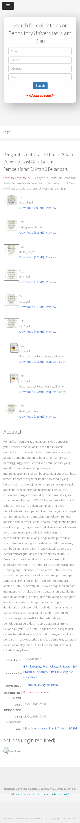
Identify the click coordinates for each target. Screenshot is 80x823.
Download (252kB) (31, 257)
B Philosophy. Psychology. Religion (46, 666)
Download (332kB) (31, 282)
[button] (5, 750)
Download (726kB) (31, 362)
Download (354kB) (31, 307)
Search (40, 85)
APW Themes (34, 818)
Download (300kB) (31, 392)
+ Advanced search (40, 95)
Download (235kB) (31, 416)
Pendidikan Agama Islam (42, 685)
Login (6, 132)
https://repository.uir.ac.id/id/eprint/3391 (50, 728)
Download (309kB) (31, 232)
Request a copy (56, 362)
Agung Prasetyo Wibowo (64, 818)
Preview (51, 208)
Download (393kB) (31, 208)
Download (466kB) (31, 332)
